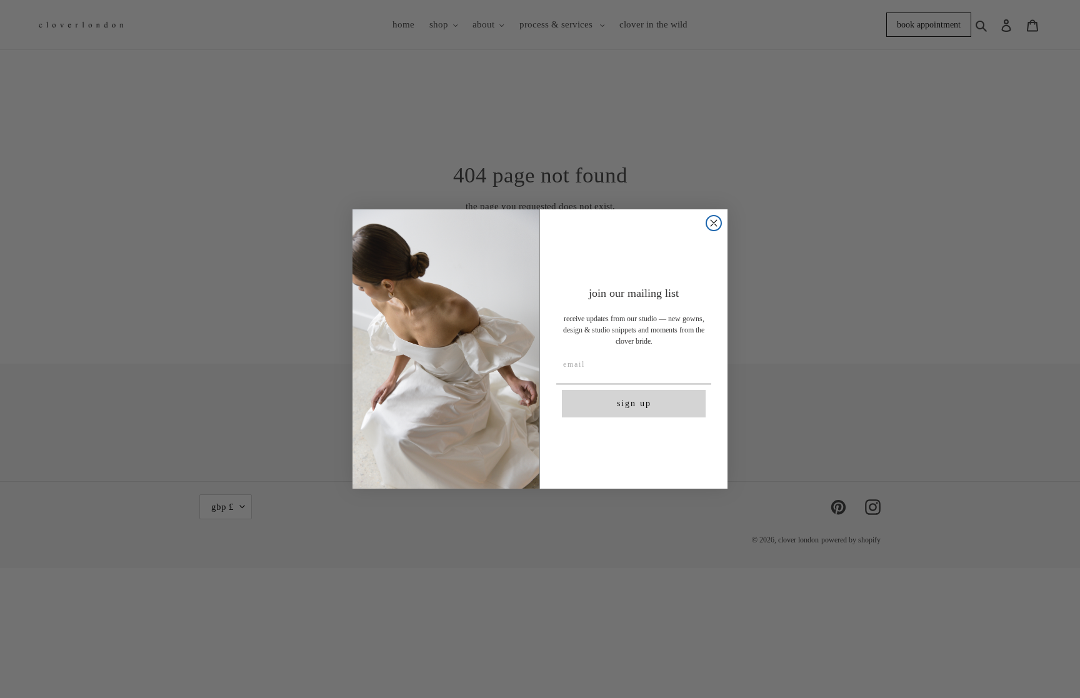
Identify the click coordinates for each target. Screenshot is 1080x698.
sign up (634, 403)
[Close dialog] (713, 223)
